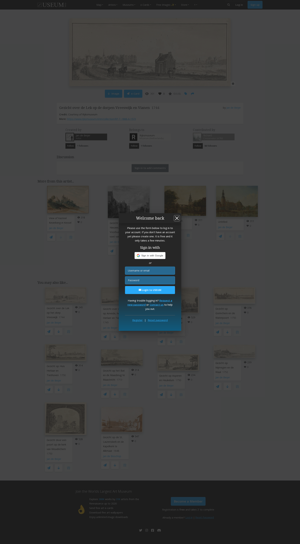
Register (137, 320)
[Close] (177, 218)
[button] (150, 255)
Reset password (158, 320)
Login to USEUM (151, 290)
